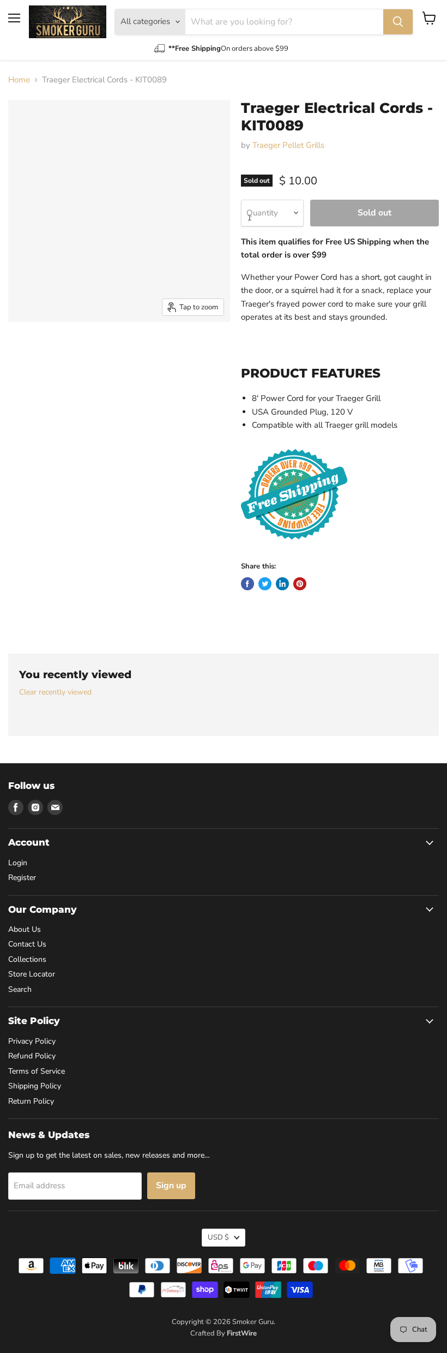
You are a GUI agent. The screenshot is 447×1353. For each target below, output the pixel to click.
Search (20, 989)
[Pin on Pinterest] (299, 583)
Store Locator (31, 974)
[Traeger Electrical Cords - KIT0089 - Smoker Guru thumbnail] (24, 349)
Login (17, 863)
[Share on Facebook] (247, 583)
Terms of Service (36, 1071)
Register (22, 877)
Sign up (171, 1186)
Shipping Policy (34, 1086)
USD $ (218, 1237)
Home (19, 80)
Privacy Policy (32, 1041)
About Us (24, 929)
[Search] (398, 21)
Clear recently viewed (55, 692)
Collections (27, 959)
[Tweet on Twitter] (264, 583)
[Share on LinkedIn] (282, 583)
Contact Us (27, 944)
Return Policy (31, 1101)
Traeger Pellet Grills (288, 145)
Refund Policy (32, 1056)
